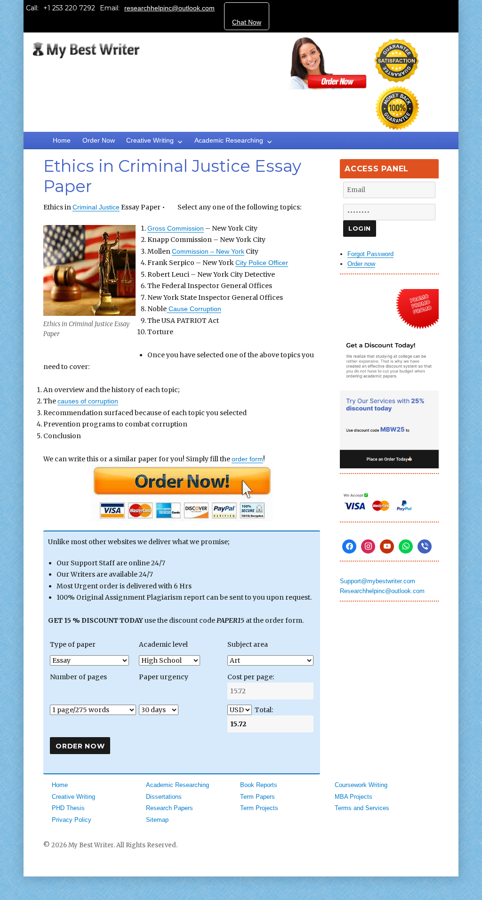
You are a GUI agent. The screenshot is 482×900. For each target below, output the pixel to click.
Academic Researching (228, 140)
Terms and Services (362, 808)
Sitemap (157, 819)
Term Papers (257, 796)
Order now (361, 263)
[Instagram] (368, 546)
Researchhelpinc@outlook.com (382, 591)
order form (247, 459)
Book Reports (258, 784)
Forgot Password (370, 253)
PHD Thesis (68, 808)
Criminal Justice (96, 207)
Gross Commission (175, 228)
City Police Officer (261, 262)
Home (62, 140)
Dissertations (164, 796)
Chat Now (246, 22)
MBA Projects (353, 796)
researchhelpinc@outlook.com (169, 8)
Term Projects (259, 808)
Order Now (98, 140)
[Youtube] (387, 546)
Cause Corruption (194, 309)
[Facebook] (349, 546)
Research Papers (169, 808)
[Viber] (424, 546)
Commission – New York (208, 251)
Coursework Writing (361, 784)
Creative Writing (150, 140)
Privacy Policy (71, 819)
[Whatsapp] (405, 546)
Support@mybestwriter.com (377, 581)
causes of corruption (87, 401)
